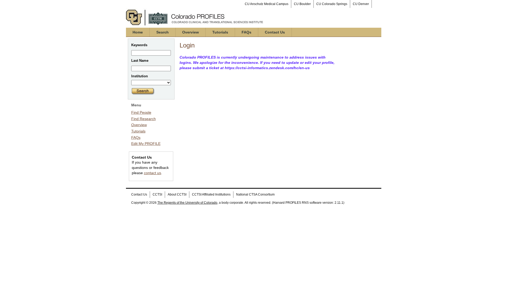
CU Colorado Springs (331, 4)
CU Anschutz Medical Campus (266, 4)
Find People (141, 112)
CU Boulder (302, 4)
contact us (152, 173)
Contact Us (275, 32)
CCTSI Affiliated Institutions (211, 194)
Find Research (143, 119)
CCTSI (157, 194)
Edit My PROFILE (146, 143)
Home (138, 32)
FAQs (246, 32)
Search (162, 32)
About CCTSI (177, 194)
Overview (190, 32)
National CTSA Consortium (255, 194)
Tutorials (220, 32)
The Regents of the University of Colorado (187, 203)
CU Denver (361, 4)
